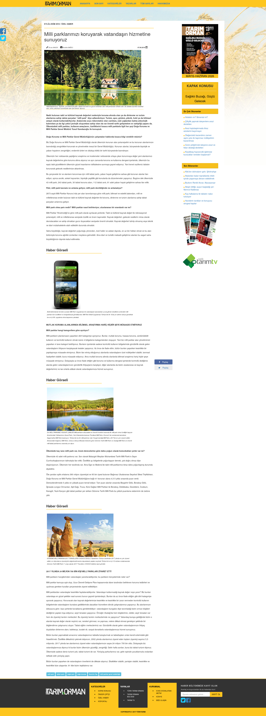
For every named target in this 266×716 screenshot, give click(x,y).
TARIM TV (131, 700)
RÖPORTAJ (102, 701)
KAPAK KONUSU (104, 691)
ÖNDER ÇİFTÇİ (104, 694)
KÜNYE (159, 696)
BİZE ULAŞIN (161, 700)
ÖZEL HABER (103, 697)
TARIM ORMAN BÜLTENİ (133, 695)
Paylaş (164, 362)
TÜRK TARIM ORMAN (135, 691)
